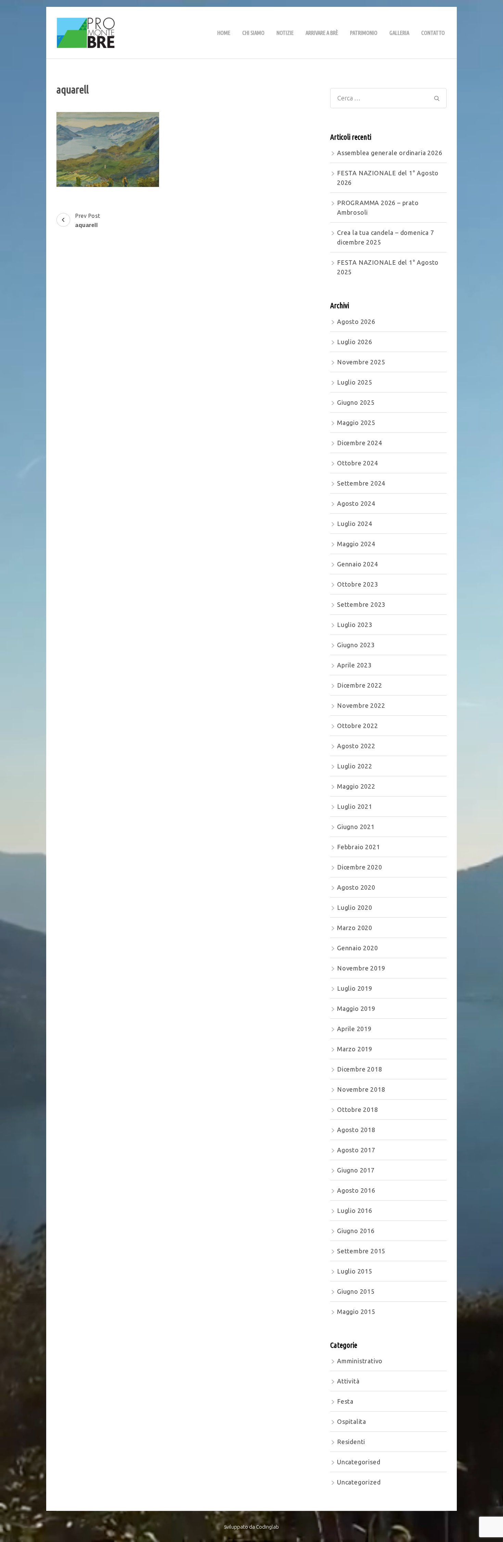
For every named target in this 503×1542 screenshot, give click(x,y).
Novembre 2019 (361, 968)
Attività (348, 1381)
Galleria (399, 32)
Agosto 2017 (356, 1149)
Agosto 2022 (356, 745)
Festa (345, 1401)
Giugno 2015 (356, 1291)
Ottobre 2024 (357, 463)
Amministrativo (360, 1360)
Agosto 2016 (356, 1190)
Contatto (433, 32)
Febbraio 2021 (358, 846)
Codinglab (267, 1527)
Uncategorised (358, 1461)
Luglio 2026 (354, 341)
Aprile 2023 (354, 665)
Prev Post (87, 220)
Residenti (351, 1441)
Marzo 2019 (354, 1048)
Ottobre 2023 (357, 584)
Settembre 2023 (361, 604)
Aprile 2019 (354, 1028)
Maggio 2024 (356, 543)
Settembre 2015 (361, 1251)
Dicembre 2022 (359, 685)
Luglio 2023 (354, 624)
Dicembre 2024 (359, 442)
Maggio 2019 (356, 1008)
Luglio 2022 (354, 766)
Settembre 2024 (361, 483)
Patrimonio (363, 32)
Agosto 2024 (356, 503)
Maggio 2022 (356, 786)
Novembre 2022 (361, 705)
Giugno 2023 (356, 644)
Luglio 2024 (354, 523)
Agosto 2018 (356, 1129)
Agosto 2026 (356, 321)
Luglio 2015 (354, 1271)
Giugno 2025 (356, 402)
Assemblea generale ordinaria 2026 (389, 152)
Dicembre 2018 (359, 1069)
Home (223, 32)
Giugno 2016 (356, 1230)
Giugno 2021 (356, 826)
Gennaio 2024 (357, 564)
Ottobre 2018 (357, 1109)
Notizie (285, 32)
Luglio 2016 (354, 1210)
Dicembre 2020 (359, 867)
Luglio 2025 (354, 382)
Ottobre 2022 (357, 725)
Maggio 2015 (356, 1311)
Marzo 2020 (354, 927)
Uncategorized (359, 1482)
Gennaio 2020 (357, 947)
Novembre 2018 (361, 1089)
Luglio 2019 (354, 988)
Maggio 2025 (356, 422)
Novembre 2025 (361, 362)
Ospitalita (351, 1421)
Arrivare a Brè (322, 32)
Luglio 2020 (354, 907)
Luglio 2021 (354, 806)
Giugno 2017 (356, 1170)
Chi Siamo (253, 32)
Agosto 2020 (356, 887)
